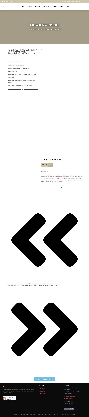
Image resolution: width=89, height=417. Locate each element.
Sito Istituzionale (58, 6)
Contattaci (46, 6)
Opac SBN (42, 390)
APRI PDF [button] (44, 164)
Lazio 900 (42, 388)
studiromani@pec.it (68, 398)
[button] (1, 27)
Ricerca (37, 6)
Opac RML (42, 391)
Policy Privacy (43, 393)
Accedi (69, 6)
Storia (30, 6)
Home (23, 6)
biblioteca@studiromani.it (61, 176)
